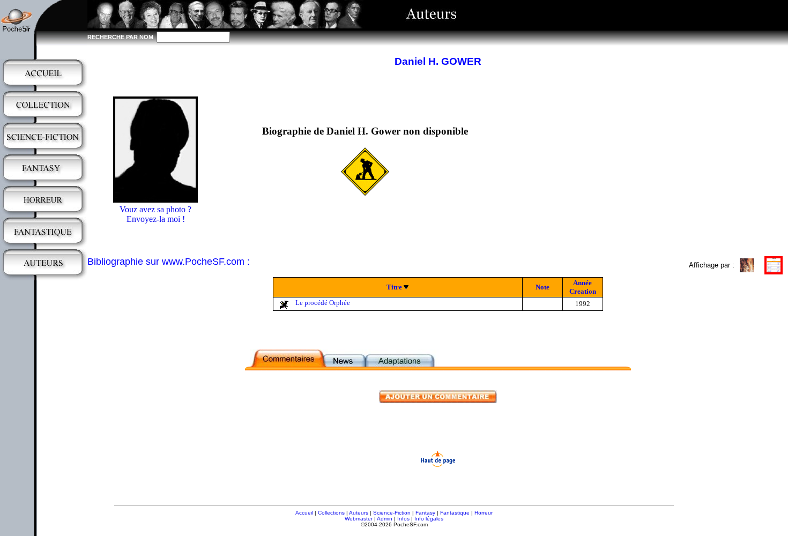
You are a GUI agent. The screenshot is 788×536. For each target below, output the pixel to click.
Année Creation (582, 287)
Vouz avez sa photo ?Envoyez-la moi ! (155, 214)
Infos (403, 519)
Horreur (483, 513)
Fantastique (455, 513)
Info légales (428, 519)
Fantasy (425, 513)
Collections (331, 513)
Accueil (304, 513)
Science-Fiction (392, 513)
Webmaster (359, 519)
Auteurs (358, 513)
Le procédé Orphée (322, 303)
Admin (384, 519)
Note (542, 287)
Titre (394, 287)
